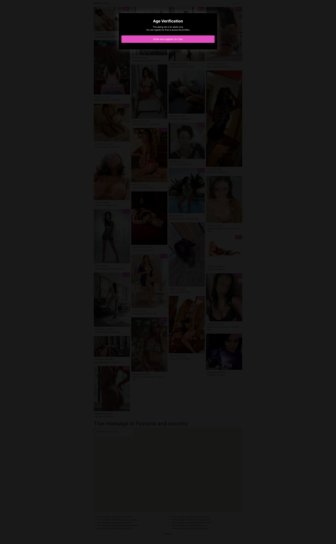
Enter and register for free (168, 39)
